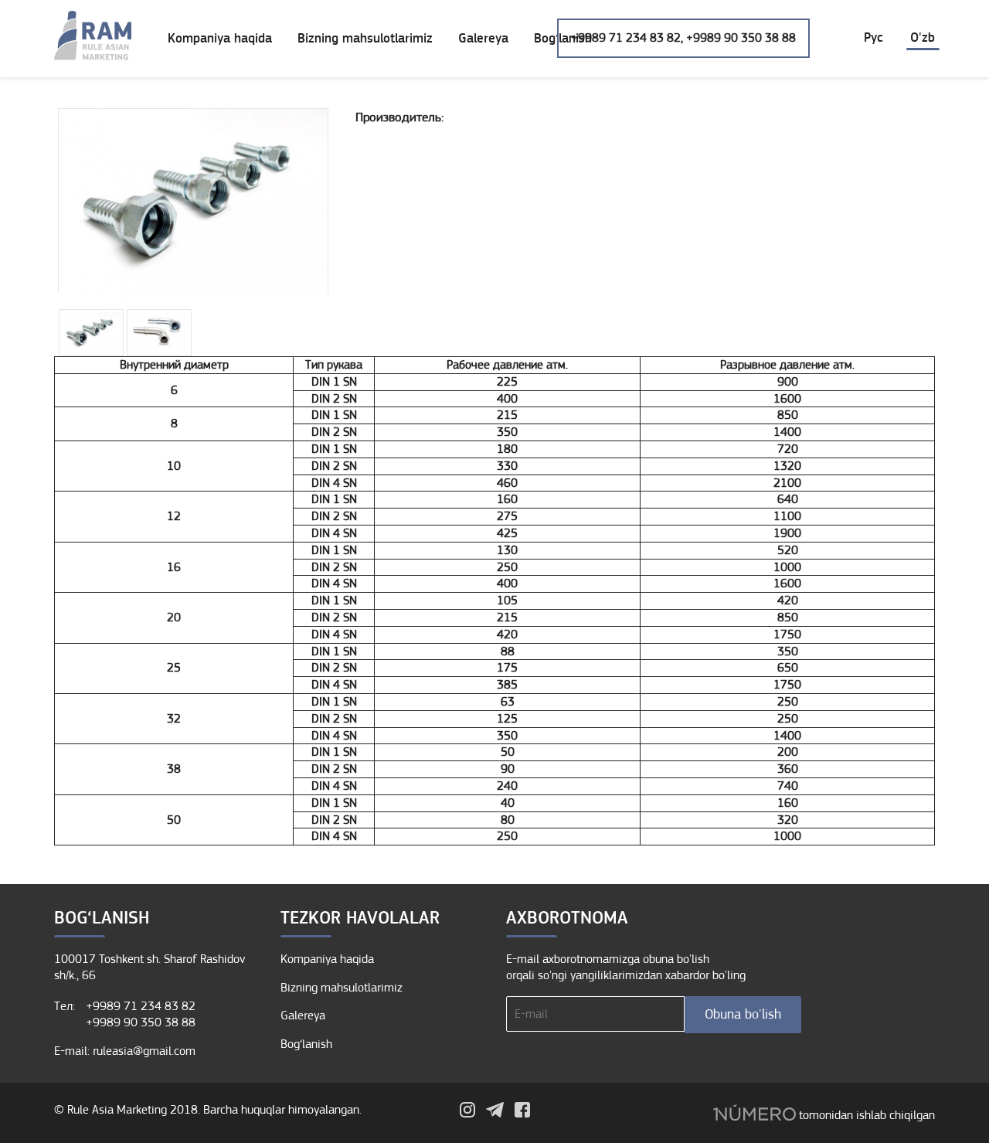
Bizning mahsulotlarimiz (365, 38)
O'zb (922, 38)
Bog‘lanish (306, 1044)
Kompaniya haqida (220, 38)
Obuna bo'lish (743, 1014)
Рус (873, 38)
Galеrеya (483, 38)
